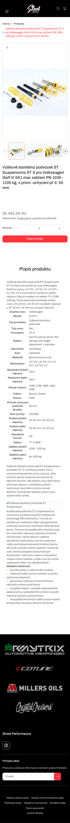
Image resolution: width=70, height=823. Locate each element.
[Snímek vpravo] (65, 151)
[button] (5, 11)
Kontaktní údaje (58, 803)
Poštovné (22, 218)
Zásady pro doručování (35, 803)
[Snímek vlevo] (4, 151)
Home (6, 23)
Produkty (19, 23)
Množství (7, 228)
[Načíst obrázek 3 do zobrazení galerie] (53, 151)
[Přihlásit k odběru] (57, 776)
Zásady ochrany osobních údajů (47, 798)
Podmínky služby (12, 803)
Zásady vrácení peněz (17, 798)
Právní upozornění (35, 808)
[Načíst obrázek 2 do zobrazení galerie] (35, 151)
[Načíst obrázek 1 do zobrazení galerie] (16, 151)
